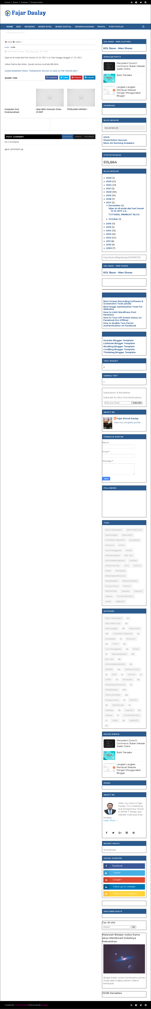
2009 (109, 248)
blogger (67, 137)
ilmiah (129, 550)
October (114, 219)
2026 (109, 178)
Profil (101, 26)
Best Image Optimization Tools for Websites (122, 308)
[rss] (131, 2)
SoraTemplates (21, 1005)
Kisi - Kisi (129, 555)
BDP (18, 26)
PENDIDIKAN (111, 581)
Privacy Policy (37, 2)
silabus (108, 596)
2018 (109, 199)
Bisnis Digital (63, 26)
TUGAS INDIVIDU (125, 596)
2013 (109, 234)
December (115, 205)
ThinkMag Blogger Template (119, 352)
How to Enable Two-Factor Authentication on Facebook (119, 324)
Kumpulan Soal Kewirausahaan (12, 110)
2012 (109, 237)
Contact (24, 2)
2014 (109, 230)
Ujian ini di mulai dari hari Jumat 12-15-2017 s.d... (126, 209)
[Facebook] (106, 833)
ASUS (106, 137)
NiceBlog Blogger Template (119, 346)
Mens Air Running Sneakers (118, 143)
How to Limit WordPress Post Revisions (119, 313)
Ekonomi (30, 26)
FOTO (122, 545)
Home (7, 2)
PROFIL (127, 586)
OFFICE (137, 565)
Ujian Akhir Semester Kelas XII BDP (48, 110)
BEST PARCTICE (134, 530)
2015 (109, 227)
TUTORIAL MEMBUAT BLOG (124, 214)
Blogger (44, 1005)
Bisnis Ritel (45, 26)
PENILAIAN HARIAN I (77, 109)
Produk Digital (15, 32)
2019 (109, 195)
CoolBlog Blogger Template (119, 349)
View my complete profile (127, 422)
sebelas (125, 591)
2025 (109, 181)
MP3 (126, 565)
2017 (109, 202)
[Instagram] (127, 833)
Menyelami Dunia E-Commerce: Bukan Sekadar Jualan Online (131, 66)
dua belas (134, 540)
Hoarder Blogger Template (118, 340)
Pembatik (120, 571)
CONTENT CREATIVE (115, 540)
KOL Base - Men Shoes (117, 48)
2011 (108, 241)
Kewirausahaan (84, 26)
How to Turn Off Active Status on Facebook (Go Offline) (122, 319)
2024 (109, 185)
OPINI (108, 571)
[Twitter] (113, 833)
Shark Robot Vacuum (115, 140)
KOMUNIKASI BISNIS (115, 560)
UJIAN (12, 47)
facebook (89, 137)
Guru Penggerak (113, 550)
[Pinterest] (134, 833)
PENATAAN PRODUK (115, 576)
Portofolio (116, 26)
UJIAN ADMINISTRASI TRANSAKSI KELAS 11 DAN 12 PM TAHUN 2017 (41, 71)
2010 (109, 244)
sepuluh (138, 591)
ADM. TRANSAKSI (113, 530)
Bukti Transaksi (124, 75)
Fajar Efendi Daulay (127, 418)
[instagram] (145, 2)
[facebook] (136, 2)
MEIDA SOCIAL (112, 565)
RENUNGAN (111, 591)
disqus (78, 137)
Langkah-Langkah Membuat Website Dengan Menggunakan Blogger (129, 91)
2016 (109, 223)
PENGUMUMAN (130, 581)
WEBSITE (120, 601)
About (15, 2)
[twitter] (141, 2)
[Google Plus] (120, 833)
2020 (109, 192)
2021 (109, 188)
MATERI (133, 560)
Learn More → (110, 820)
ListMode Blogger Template (119, 343)
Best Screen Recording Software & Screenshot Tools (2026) (123, 302)
